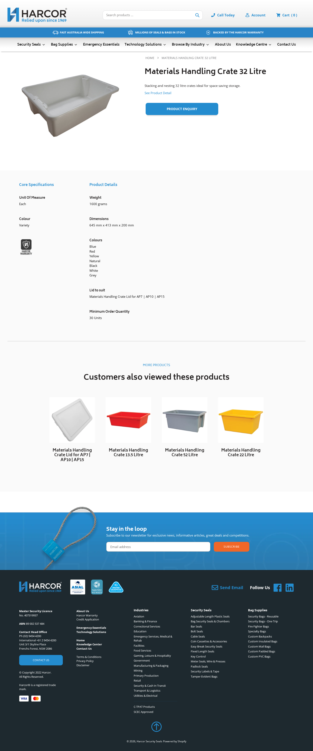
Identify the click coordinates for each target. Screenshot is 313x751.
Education (140, 631)
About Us (223, 45)
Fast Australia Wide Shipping (82, 32)
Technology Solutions (143, 45)
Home (149, 58)
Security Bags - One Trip (263, 621)
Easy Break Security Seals (206, 646)
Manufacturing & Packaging (151, 666)
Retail (137, 680)
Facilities (139, 645)
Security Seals (29, 45)
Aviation (139, 616)
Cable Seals (198, 636)
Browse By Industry (188, 45)
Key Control (198, 656)
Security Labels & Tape (205, 671)
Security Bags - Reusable (263, 616)
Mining (138, 670)
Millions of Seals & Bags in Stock (160, 32)
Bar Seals (196, 626)
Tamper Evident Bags (204, 676)
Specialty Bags (257, 631)
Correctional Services (147, 626)
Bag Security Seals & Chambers (210, 621)
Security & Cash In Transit (150, 686)
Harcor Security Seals (149, 741)
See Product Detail (158, 93)
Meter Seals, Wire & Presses (208, 661)
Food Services (142, 650)
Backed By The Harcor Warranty (238, 32)
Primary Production (146, 676)
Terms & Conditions (88, 657)
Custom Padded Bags (261, 651)
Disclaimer (82, 665)
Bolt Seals (197, 631)
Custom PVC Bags (259, 656)
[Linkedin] (288, 587)
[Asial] (77, 588)
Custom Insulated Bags (262, 641)
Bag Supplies (62, 45)
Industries (141, 611)
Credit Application (87, 619)
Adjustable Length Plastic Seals (210, 616)
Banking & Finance (145, 621)
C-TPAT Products (144, 707)
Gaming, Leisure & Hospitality (152, 655)
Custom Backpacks (260, 636)
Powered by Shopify (174, 741)
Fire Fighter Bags (258, 626)
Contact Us (286, 45)
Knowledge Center (89, 644)
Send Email (231, 587)
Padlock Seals (199, 666)
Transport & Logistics (147, 690)
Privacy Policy (85, 661)
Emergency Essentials (101, 45)
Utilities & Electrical (145, 696)
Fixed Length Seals (202, 651)
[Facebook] (276, 587)
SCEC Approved (143, 712)
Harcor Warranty (87, 615)
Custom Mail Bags (259, 646)
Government (142, 660)
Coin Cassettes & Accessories (209, 641)
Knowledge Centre (252, 45)
